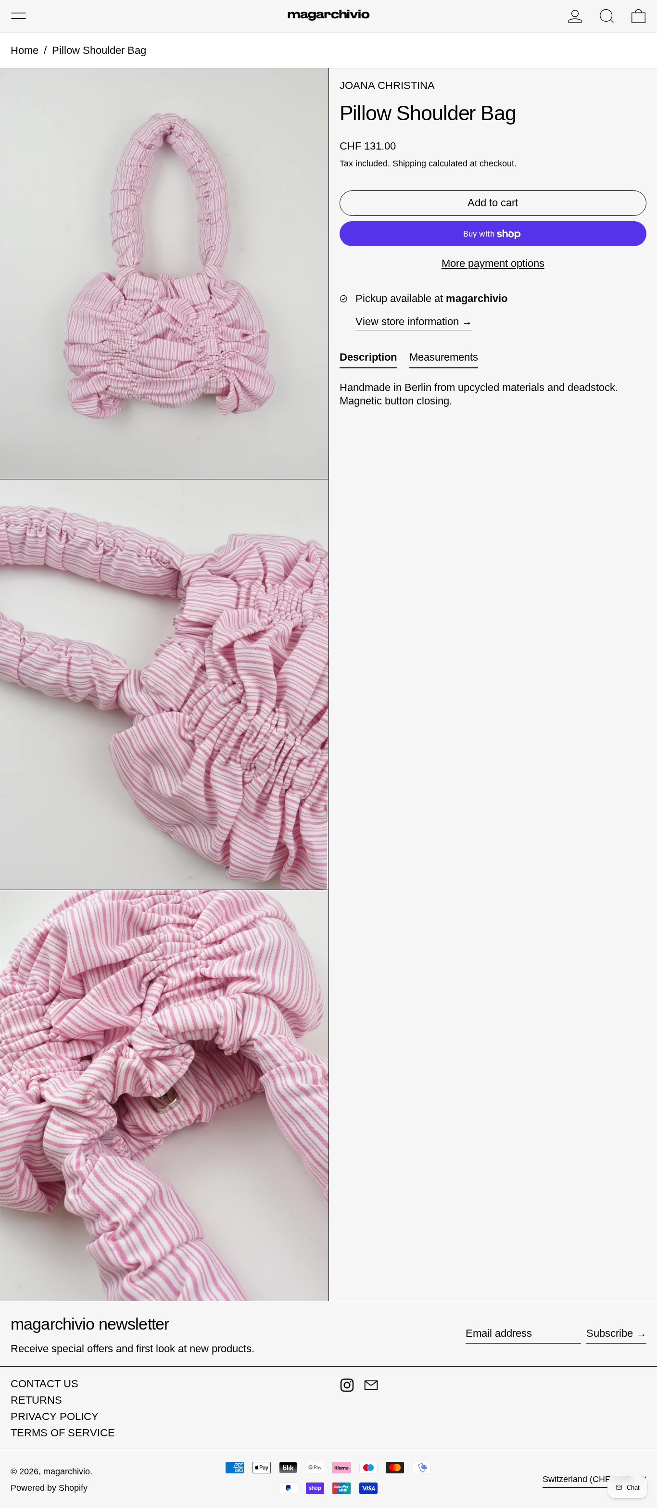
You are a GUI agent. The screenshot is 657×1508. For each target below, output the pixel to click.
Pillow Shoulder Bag (99, 50)
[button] (607, 16)
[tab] (368, 360)
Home (24, 50)
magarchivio (66, 1471)
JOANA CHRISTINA (387, 85)
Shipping (409, 164)
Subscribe (609, 1333)
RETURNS (36, 1400)
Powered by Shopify (49, 1488)
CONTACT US (44, 1384)
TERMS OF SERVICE (63, 1433)
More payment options (493, 264)
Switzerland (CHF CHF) (589, 1479)
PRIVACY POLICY (55, 1416)
